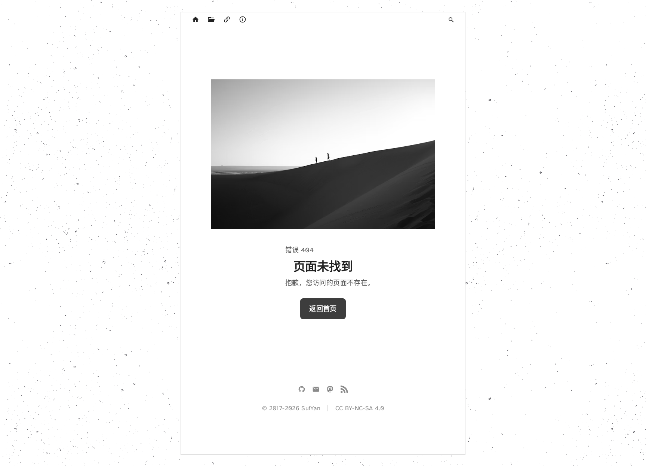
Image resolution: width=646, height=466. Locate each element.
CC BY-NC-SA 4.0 (359, 408)
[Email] (316, 391)
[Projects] (211, 19)
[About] (243, 19)
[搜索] (451, 19)
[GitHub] (301, 391)
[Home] (195, 19)
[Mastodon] (330, 391)
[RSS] (344, 391)
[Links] (227, 19)
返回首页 (322, 308)
